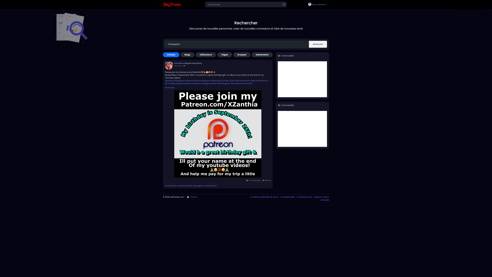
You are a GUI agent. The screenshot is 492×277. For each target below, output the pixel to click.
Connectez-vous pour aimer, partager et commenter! (191, 185)
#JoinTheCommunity (240, 80)
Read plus (169, 87)
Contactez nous (305, 197)
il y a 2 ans (178, 66)
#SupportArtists (209, 83)
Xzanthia (178, 63)
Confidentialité (287, 197)
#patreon (170, 80)
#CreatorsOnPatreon (191, 83)
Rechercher (318, 44)
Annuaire (325, 200)
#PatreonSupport (202, 80)
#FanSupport (224, 83)
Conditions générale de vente (264, 197)
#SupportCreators (184, 80)
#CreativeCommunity (241, 83)
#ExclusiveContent (220, 80)
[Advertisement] (302, 79)
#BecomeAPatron (259, 80)
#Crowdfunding (172, 83)
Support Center (321, 197)
